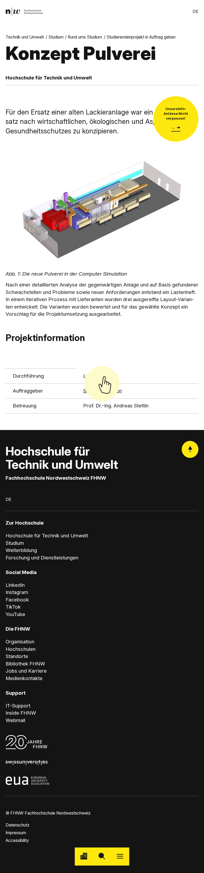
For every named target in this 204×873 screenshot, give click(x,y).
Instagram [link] (17, 592)
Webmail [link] (15, 720)
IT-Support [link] (18, 706)
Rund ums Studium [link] (85, 37)
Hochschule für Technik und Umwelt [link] (47, 536)
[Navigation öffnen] (120, 856)
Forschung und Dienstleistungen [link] (42, 558)
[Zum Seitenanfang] (190, 449)
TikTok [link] (13, 607)
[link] (24, 11)
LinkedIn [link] (15, 585)
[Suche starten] (102, 856)
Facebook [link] (17, 600)
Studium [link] (55, 37)
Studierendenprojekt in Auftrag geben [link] (141, 37)
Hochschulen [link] (21, 649)
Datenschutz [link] (17, 825)
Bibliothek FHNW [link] (25, 664)
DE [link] (195, 11)
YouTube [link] (15, 614)
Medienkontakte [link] (24, 678)
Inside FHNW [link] (21, 713)
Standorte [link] (17, 656)
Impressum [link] (16, 832)
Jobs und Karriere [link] (26, 671)
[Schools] (84, 856)
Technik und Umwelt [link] (25, 37)
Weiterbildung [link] (21, 550)
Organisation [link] (20, 642)
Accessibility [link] (17, 840)
